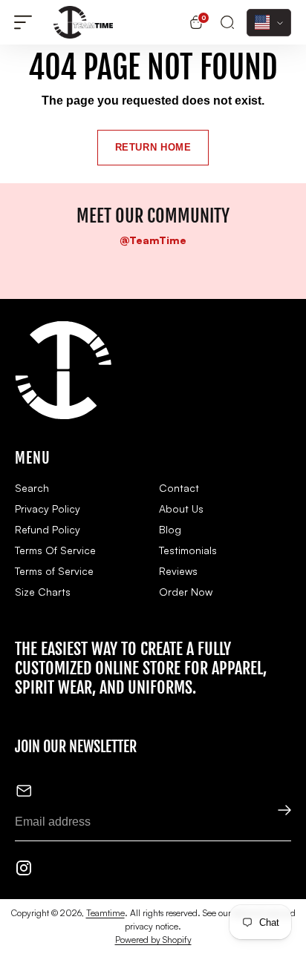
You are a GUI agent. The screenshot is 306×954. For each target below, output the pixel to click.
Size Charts (43, 591)
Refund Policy (47, 529)
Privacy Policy (47, 508)
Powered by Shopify (153, 939)
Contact (179, 487)
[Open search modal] (227, 22)
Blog (170, 529)
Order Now (185, 591)
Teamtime (105, 912)
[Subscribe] (274, 811)
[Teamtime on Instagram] (24, 870)
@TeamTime (153, 240)
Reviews (178, 571)
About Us (181, 508)
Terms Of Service (55, 550)
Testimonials (188, 550)
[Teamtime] (83, 22)
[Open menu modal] (22, 22)
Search (32, 487)
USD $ (269, 22)
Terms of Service (54, 571)
